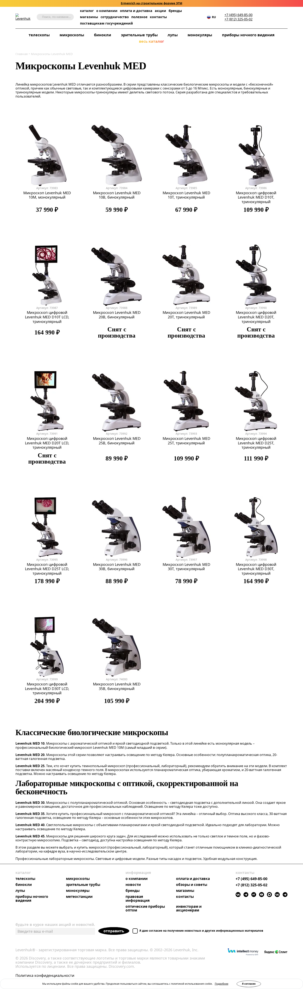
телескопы (39, 35)
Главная (21, 54)
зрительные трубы (139, 35)
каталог (87, 11)
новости (133, 885)
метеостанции (79, 897)
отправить (113, 930)
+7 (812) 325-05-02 (238, 19)
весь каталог (151, 41)
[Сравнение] (273, 17)
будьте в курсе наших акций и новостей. (55, 924)
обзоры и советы (191, 885)
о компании (106, 11)
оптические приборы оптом (145, 908)
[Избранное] (267, 17)
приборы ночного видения (248, 35)
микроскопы (72, 35)
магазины (89, 17)
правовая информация (138, 899)
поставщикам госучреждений (106, 23)
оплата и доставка (136, 10)
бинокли (102, 35)
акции (160, 11)
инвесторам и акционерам (189, 908)
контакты (158, 17)
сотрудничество (115, 17)
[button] (260, 17)
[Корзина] (279, 17)
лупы (173, 35)
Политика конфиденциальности (44, 976)
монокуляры (200, 35)
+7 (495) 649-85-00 (238, 15)
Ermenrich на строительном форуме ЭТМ (151, 3)
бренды (175, 11)
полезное (139, 17)
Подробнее (221, 983)
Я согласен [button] (249, 983)
